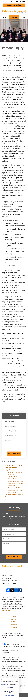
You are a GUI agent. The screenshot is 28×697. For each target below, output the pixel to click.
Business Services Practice (14, 465)
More (23, 17)
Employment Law (11, 468)
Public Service (10, 497)
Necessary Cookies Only (9, 692)
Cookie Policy (8, 646)
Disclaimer (14, 622)
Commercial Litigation (15, 481)
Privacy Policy (14, 619)
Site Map (14, 624)
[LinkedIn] (16, 590)
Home (5, 17)
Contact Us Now (14, 453)
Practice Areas (8, 461)
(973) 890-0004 (13, 581)
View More (6, 611)
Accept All (10, 687)
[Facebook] (8, 590)
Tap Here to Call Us (14, 5)
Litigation (8, 470)
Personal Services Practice (14, 495)
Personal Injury (13, 492)
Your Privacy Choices (13, 644)
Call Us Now (14, 415)
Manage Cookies (19, 646)
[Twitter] (12, 590)
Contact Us (14, 17)
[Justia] (20, 590)
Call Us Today (14, 507)
